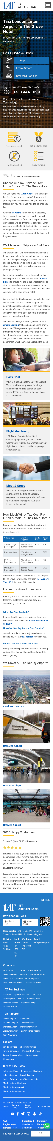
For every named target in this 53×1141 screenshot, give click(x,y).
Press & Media (34, 970)
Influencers (8, 978)
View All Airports (10, 1035)
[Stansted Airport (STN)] (26, 726)
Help (47, 900)
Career (22, 970)
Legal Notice (28, 1106)
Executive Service (10, 1003)
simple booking (11, 325)
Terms (6, 1107)
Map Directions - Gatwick (13, 1087)
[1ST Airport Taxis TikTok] (40, 1114)
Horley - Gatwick (10, 1079)
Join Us (21, 999)
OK (40, 1133)
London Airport (9, 1019)
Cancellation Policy (33, 983)
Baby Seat (13, 377)
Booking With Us (10, 1007)
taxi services (28, 636)
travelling (16, 212)
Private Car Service (11, 1051)
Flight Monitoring (17, 431)
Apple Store (27, 922)
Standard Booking (26, 76)
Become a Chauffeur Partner (32, 974)
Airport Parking (32, 1055)
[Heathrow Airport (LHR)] (26, 766)
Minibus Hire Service (31, 1051)
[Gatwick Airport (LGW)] (26, 805)
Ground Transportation (13, 1055)
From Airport (24, 68)
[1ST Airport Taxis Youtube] (13, 1114)
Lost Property (9, 999)
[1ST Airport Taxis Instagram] (30, 1114)
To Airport (22, 60)
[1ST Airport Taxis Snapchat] (35, 1114)
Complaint (36, 994)
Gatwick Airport (12, 825)
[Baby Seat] (26, 359)
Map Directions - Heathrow (14, 1083)
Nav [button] (48, 5)
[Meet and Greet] (26, 468)
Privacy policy (15, 1106)
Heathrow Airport (13, 785)
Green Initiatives (10, 974)
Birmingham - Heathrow (31, 1071)
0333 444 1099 (26, 92)
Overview (7, 994)
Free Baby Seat (33, 999)
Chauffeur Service (28, 1047)
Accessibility (44, 1107)
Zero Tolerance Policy (12, 983)
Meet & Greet (15, 485)
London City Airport (14, 706)
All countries (8, 1059)
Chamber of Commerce (27, 1126)
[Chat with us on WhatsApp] (46, 1126)
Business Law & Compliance (28, 978)
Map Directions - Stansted (14, 1091)
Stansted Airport (12, 745)
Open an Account (21, 994)
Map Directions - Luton (29, 1079)
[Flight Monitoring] (26, 413)
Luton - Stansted (10, 1075)
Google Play (10, 922)
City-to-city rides (10, 1047)
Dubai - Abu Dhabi (10, 1071)
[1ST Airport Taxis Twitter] (24, 1114)
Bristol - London (27, 1075)
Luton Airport (27, 193)
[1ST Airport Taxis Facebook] (18, 1114)
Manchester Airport (28, 1027)
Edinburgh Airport (10, 1031)
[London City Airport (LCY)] (26, 687)
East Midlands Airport (30, 1031)
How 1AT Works (10, 970)
